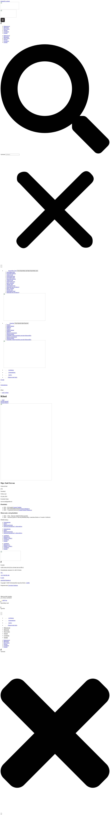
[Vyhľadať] (1, 813)
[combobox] (8, 653)
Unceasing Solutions (13, 585)
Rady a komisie (10, 283)
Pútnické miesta (10, 334)
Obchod (5, 30)
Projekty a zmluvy (8, 538)
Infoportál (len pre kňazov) (13, 287)
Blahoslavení (7, 26)
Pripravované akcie (8, 525)
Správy (5, 523)
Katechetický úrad (11, 285)
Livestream (6, 31)
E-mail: (2, 577)
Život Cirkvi (6, 29)
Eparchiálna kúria (11, 272)
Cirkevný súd (10, 275)
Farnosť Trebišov (17, 507)
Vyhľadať (3, 154)
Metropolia (6, 27)
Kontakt (5, 33)
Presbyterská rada (11, 276)
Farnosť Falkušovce (25, 508)
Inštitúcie (9, 327)
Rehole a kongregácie (12, 333)
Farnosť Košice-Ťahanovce (25, 510)
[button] (55, 99)
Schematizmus (4, 385)
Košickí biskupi (10, 326)
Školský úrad (10, 284)
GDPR (28, 583)
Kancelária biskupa (11, 273)
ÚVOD (2, 380)
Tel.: (2, 572)
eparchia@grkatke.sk (6, 580)
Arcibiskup (6, 535)
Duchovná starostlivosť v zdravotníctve (13, 526)
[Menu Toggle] (1, 266)
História (8, 324)
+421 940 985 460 (5, 575)
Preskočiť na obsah (5, 1)
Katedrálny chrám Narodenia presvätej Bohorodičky (19, 335)
